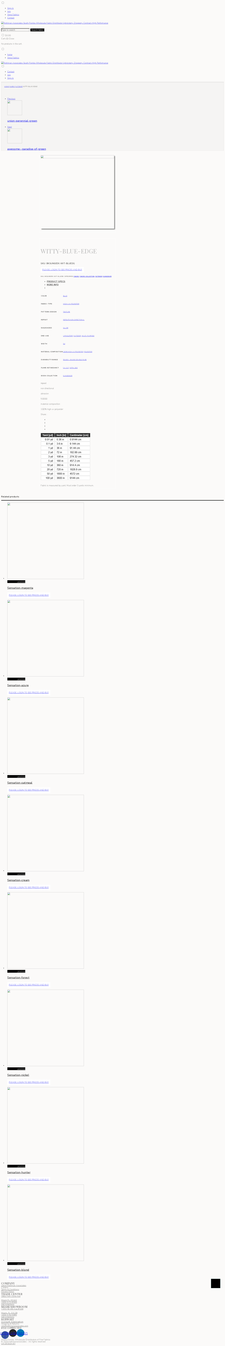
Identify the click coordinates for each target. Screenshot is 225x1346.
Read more (12, 581)
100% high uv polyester (73, 352)
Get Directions (7, 1304)
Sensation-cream (18, 880)
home (9, 54)
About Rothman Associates (13, 1285)
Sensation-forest (18, 977)
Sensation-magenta (20, 588)
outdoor (19, 86)
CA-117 (66, 368)
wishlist (21, 581)
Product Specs (56, 281)
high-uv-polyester (71, 304)
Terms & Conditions (10, 1289)
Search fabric (37, 30)
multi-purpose (88, 336)
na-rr (65, 328)
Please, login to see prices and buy (62, 269)
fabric (12, 86)
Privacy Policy (7, 1291)
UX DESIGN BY (8, 1343)
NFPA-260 (74, 368)
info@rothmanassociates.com (14, 1326)
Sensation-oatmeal (19, 783)
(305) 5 (4, 1302)
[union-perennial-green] (14, 114)
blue (65, 296)
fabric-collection (87, 276)
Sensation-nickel (18, 1075)
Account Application (12, 1321)
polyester (88, 352)
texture (66, 312)
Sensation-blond (18, 1270)
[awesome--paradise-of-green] (14, 142)
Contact (10, 18)
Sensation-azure (18, 685)
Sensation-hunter (18, 1172)
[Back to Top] (215, 1283)
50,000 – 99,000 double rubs (75, 360)
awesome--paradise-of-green (26, 149)
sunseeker (107, 276)
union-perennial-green (22, 121)
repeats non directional (73, 320)
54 (64, 344)
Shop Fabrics (13, 14)
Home (6, 86)
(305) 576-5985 (9, 1315)
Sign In (10, 8)
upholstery (68, 336)
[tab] (80, 281)
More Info (53, 284)
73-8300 (9, 1302)
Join (9, 11)
